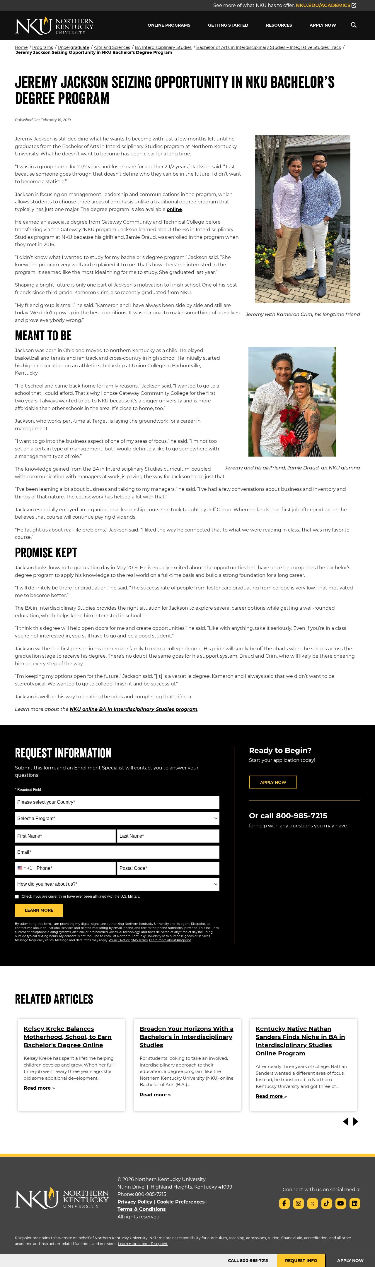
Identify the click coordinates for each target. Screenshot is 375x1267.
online (174, 209)
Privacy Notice (119, 940)
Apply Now (323, 25)
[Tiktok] (326, 1203)
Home (21, 47)
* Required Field (28, 790)
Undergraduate (73, 47)
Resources (279, 25)
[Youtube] (340, 1203)
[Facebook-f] (284, 1203)
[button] (354, 25)
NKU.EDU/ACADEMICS (324, 5)
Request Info (301, 1260)
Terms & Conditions (141, 1209)
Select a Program (36, 818)
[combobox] (117, 818)
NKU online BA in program (133, 709)
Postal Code (133, 868)
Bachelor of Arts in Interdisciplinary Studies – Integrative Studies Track (268, 47)
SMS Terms (139, 940)
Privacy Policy (134, 1202)
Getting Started (228, 25)
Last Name (132, 836)
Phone (44, 868)
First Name (29, 836)
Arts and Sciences (112, 47)
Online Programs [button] (169, 25)
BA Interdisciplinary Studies (163, 47)
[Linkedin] (355, 1203)
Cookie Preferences (181, 1202)
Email (24, 852)
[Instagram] (298, 1203)
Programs (42, 47)
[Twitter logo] (312, 1203)
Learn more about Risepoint (170, 940)
